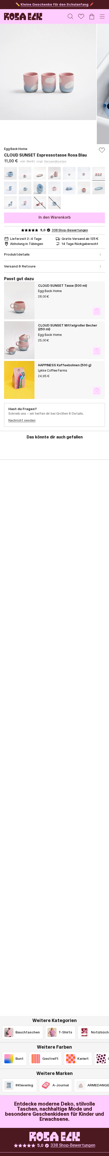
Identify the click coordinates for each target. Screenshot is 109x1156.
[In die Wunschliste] (102, 152)
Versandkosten (55, 161)
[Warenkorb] (91, 16)
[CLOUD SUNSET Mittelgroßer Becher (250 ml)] (19, 340)
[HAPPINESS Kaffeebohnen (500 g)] (19, 380)
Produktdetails (17, 254)
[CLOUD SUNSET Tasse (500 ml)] (19, 300)
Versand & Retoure (19, 266)
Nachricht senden (21, 420)
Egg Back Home (15, 149)
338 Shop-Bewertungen (70, 230)
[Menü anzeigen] (102, 16)
